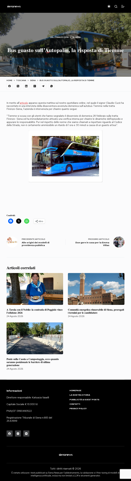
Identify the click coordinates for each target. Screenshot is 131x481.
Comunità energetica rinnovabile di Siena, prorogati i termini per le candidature (96, 311)
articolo (24, 103)
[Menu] (122, 6)
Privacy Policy (78, 408)
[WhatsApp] (52, 86)
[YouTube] (26, 433)
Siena (78, 37)
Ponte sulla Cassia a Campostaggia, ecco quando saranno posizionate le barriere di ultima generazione (33, 362)
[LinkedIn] (26, 86)
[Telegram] (43, 86)
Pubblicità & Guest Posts (84, 400)
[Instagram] (18, 433)
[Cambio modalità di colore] (109, 6)
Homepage (75, 390)
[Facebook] (10, 86)
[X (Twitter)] (18, 86)
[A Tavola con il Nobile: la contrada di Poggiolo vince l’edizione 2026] (35, 289)
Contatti (74, 404)
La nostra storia (79, 395)
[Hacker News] (35, 86)
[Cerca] (116, 6)
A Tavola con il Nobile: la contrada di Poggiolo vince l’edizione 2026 (35, 311)
